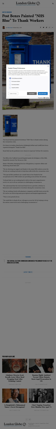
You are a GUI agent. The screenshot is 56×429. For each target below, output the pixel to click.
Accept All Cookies (43, 93)
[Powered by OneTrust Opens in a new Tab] (43, 98)
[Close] (48, 66)
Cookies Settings (13, 93)
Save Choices (32, 93)
